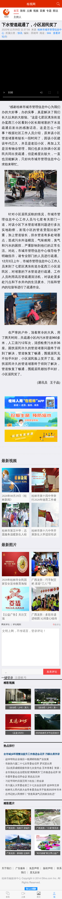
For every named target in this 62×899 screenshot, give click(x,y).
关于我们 (6, 868)
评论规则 (17, 624)
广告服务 (20, 868)
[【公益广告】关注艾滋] (15, 609)
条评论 (57, 624)
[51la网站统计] (31, 888)
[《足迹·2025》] (18, 728)
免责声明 (34, 868)
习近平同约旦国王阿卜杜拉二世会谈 (24, 780)
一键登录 (7, 677)
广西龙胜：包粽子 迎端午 (18, 827)
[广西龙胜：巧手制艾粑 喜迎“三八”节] (45, 574)
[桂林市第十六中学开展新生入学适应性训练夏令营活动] (45, 525)
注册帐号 (21, 677)
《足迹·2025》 (18, 732)
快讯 (20, 33)
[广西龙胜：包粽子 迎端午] (18, 823)
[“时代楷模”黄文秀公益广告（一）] (47, 848)
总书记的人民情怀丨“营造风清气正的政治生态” (30, 794)
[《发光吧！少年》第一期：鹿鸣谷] (47, 702)
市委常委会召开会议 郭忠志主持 (22, 776)
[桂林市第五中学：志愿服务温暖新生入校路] (15, 525)
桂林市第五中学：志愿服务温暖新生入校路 (14, 534)
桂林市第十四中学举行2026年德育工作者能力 (44, 499)
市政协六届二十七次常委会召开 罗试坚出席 (28, 763)
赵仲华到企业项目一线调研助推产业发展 (27, 759)
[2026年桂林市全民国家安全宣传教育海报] (15, 574)
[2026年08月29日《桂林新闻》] (15, 490)
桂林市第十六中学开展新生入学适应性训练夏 (44, 534)
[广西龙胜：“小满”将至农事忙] (47, 823)
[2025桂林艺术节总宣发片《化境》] (47, 728)
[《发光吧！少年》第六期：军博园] (18, 702)
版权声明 (48, 868)
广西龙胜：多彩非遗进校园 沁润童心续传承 (44, 618)
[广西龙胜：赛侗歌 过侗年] (18, 848)
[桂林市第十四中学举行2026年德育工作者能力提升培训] (45, 490)
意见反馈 (35, 872)
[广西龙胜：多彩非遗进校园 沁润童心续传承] (45, 609)
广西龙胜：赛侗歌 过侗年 (18, 853)
